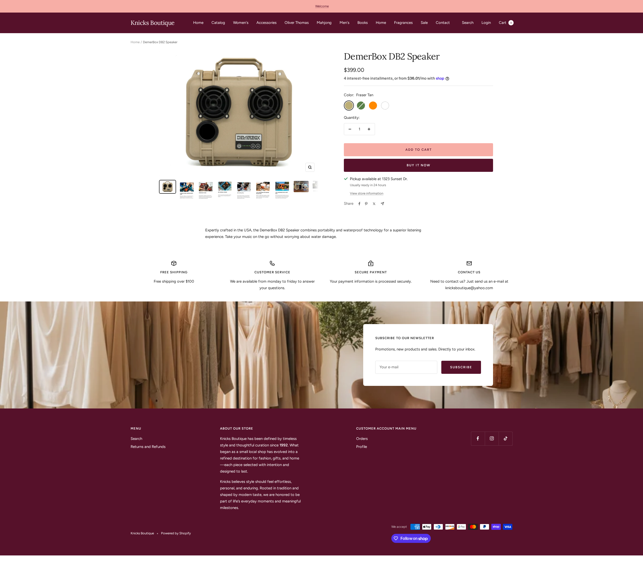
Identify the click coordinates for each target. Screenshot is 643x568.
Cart (505, 22)
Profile (361, 446)
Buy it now (419, 165)
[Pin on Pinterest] (366, 203)
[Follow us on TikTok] (505, 438)
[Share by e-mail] (382, 203)
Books (362, 22)
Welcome (322, 6)
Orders (362, 438)
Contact (443, 22)
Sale (424, 22)
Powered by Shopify (176, 533)
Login (486, 22)
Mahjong (324, 22)
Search (467, 22)
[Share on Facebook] (359, 203)
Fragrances (403, 22)
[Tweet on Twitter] (374, 203)
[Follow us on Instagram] (492, 438)
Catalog (218, 22)
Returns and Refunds (148, 446)
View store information (366, 193)
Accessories (266, 22)
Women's (240, 22)
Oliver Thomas (297, 22)
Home (198, 22)
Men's (344, 22)
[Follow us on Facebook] (478, 438)
